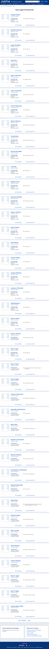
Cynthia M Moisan (16, 273)
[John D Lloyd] (5, 352)
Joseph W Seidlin (16, 45)
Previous (24, 620)
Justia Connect (9, 647)
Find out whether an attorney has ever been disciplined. (10, 631)
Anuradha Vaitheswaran (18, 409)
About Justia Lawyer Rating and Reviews (34, 635)
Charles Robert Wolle (17, 606)
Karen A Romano (16, 121)
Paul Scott (14, 60)
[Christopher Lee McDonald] (5, 473)
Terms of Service (26, 647)
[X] (28, 645)
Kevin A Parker (15, 227)
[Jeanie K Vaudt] (5, 321)
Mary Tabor (14, 424)
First (20, 620)
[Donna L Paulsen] (5, 215)
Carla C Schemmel (16, 90)
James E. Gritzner (16, 333)
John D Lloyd (14, 349)
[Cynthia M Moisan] (5, 276)
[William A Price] (5, 185)
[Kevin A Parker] (5, 230)
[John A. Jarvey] (5, 533)
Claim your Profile (30, 633)
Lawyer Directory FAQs (31, 631)
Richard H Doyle (15, 515)
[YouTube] (21, 645)
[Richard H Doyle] (5, 518)
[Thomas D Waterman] (5, 397)
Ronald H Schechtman (17, 439)
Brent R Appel (15, 591)
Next (29, 620)
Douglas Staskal (15, 15)
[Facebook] (22, 645)
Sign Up (46, 1)
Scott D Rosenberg (16, 106)
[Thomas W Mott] (5, 260)
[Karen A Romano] (5, 124)
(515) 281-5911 (14, 367)
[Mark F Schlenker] (5, 78)
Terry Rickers (15, 136)
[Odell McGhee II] (5, 306)
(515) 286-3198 (14, 18)
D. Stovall (13, 166)
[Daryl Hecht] (5, 503)
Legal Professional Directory (7, 6)
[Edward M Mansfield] (5, 488)
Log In (42, 1)
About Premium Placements (32, 634)
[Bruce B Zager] (5, 382)
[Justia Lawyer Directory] (29, 645)
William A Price (15, 182)
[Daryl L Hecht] (5, 367)
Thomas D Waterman (17, 394)
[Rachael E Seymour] (5, 33)
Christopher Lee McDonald (19, 470)
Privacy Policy (32, 647)
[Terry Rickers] (5, 139)
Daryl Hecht (14, 500)
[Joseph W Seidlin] (5, 48)
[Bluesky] (26, 645)
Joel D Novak (14, 242)
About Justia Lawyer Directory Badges (34, 630)
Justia (2, 6)
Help (22, 647)
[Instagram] (23, 645)
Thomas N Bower (16, 561)
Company (19, 647)
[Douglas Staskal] (5, 18)
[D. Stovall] (5, 169)
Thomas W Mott (15, 257)
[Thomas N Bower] (5, 564)
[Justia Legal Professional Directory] (5, 1)
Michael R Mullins (16, 455)
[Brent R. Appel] (5, 579)
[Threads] (25, 645)
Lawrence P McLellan (17, 288)
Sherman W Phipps (16, 197)
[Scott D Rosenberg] (5, 109)
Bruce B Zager (15, 379)
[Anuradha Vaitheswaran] (5, 412)
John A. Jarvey (15, 530)
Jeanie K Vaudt (15, 318)
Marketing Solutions (39, 647)
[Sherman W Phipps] (5, 200)
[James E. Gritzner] (5, 336)
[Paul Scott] (5, 63)
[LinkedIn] (19, 645)
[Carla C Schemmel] (5, 93)
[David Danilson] (5, 548)
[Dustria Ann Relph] (5, 154)
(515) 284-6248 (14, 337)
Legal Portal (14, 647)
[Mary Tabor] (5, 427)
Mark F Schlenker (16, 75)
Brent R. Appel (15, 576)
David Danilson (15, 545)
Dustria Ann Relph (16, 151)
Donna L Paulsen (16, 212)
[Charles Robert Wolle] (5, 609)
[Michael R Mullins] (5, 458)
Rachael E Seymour (16, 30)
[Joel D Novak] (5, 245)
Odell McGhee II (15, 303)
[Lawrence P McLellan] (5, 291)
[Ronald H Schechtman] (5, 442)
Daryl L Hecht (15, 364)
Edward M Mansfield (17, 485)
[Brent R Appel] (5, 594)
